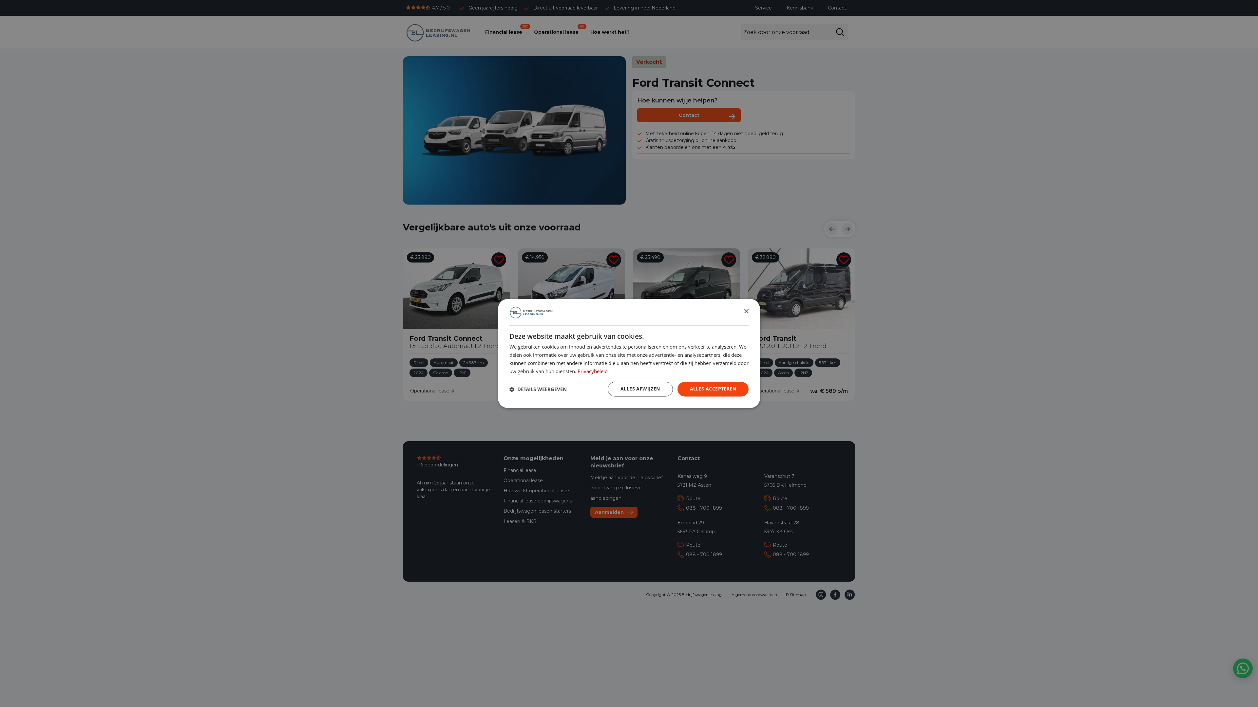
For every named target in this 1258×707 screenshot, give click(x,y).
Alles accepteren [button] (713, 389)
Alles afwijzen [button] (640, 389)
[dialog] (629, 353)
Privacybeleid (593, 371)
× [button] (746, 311)
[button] (538, 389)
